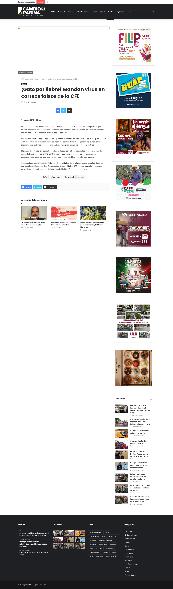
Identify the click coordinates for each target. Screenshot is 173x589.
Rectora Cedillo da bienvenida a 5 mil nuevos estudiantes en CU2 (140, 409)
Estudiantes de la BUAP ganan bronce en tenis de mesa (140, 488)
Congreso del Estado (106, 540)
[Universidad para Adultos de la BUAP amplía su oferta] (121, 477)
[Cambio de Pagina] (31, 11)
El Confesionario (82, 12)
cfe (45, 177)
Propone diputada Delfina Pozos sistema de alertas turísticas (139, 454)
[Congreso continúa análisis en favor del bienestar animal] (121, 466)
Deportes (128, 531)
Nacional (61, 12)
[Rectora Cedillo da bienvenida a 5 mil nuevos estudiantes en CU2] (121, 408)
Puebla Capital (130, 575)
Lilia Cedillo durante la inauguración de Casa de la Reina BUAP (139, 499)
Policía (102, 12)
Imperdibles (129, 550)
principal (70, 177)
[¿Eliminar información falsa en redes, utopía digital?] (34, 213)
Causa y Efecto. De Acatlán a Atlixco (138, 442)
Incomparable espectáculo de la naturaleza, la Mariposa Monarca (93, 224)
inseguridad (109, 548)
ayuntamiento (94, 536)
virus (82, 177)
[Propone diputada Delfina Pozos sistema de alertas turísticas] (121, 454)
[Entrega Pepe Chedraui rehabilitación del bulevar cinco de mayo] (121, 422)
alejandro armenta (95, 532)
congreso (93, 540)
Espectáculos (130, 539)
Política (70, 12)
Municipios (129, 557)
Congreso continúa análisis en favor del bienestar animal (138, 465)
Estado (94, 12)
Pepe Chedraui (94, 552)
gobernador (103, 544)
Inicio (25, 79)
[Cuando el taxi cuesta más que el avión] (121, 433)
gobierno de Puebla (96, 548)
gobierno (113, 544)
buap (103, 536)
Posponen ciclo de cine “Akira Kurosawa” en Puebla (63, 223)
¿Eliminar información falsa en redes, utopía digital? (33, 223)
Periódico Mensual (132, 564)
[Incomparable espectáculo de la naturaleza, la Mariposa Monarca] (93, 213)
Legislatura (120, 12)
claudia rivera (113, 536)
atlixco (107, 532)
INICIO (52, 12)
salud (91, 556)
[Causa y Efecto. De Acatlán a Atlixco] (121, 444)
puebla (114, 552)
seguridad (99, 556)
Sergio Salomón (111, 556)
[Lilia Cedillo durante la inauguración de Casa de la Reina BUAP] (121, 500)
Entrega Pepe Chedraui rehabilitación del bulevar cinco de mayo (140, 421)
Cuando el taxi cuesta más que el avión (61, 2)
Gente (110, 12)
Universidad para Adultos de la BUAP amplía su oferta (138, 476)
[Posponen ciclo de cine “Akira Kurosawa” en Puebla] (64, 213)
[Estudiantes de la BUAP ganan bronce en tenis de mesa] (121, 488)
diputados (93, 544)
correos (56, 177)
